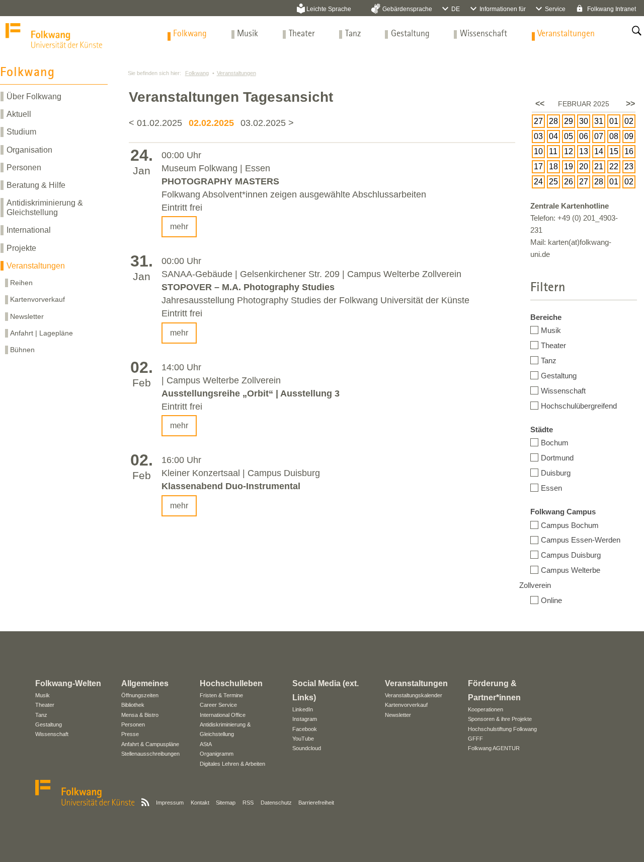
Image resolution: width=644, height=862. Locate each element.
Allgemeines (145, 683)
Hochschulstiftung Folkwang (502, 729)
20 (583, 166)
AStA (206, 744)
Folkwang (190, 34)
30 (583, 121)
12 (568, 151)
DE (455, 9)
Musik (247, 34)
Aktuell (19, 114)
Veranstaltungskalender (413, 695)
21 (598, 166)
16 (628, 151)
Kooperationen (485, 709)
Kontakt (200, 803)
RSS (248, 803)
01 (613, 121)
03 (538, 136)
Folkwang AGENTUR (494, 748)
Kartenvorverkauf (37, 299)
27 (538, 121)
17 (538, 166)
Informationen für (502, 9)
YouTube (303, 739)
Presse (130, 734)
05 (568, 136)
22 (613, 166)
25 (553, 181)
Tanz (353, 34)
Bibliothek (132, 705)
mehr (179, 226)
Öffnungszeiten (139, 695)
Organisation (29, 150)
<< (539, 103)
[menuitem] (190, 34)
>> (630, 103)
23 (628, 166)
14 (598, 151)
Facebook (304, 729)
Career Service (218, 705)
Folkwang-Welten (68, 683)
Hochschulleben (231, 683)
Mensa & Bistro (139, 715)
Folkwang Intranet (611, 9)
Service (555, 9)
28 (553, 121)
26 (568, 181)
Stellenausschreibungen (150, 754)
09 (628, 136)
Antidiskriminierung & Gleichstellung (45, 207)
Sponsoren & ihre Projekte (500, 719)
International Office (223, 715)
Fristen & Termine (221, 695)
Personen (24, 167)
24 (538, 181)
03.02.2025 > (267, 123)
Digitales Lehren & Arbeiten (232, 764)
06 (583, 136)
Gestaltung (410, 34)
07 (598, 136)
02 (628, 121)
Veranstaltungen (566, 34)
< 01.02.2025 (157, 123)
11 (553, 151)
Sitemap (225, 803)
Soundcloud (306, 748)
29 (568, 121)
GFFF (475, 739)
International (29, 230)
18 (553, 166)
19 (568, 166)
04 (553, 136)
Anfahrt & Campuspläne (150, 744)
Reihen (21, 283)
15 (613, 151)
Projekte (21, 248)
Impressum (170, 803)
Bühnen (22, 350)
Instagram (304, 719)
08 (613, 136)
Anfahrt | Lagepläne (41, 333)
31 (598, 121)
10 (538, 151)
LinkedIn (302, 709)
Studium (21, 131)
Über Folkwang (34, 96)
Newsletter (27, 316)
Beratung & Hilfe (36, 185)
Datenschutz (276, 803)
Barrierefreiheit (316, 803)
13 (583, 151)
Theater (302, 34)
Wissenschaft (483, 34)
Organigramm (216, 754)
